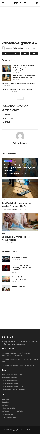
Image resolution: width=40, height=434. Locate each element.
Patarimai (7, 161)
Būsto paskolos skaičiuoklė (12, 374)
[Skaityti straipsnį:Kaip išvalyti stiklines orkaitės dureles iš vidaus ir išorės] (6, 77)
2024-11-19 (16, 282)
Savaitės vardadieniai (9, 377)
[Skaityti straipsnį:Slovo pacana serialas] (6, 259)
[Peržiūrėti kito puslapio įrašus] (22, 98)
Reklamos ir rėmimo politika (12, 411)
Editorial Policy (7, 414)
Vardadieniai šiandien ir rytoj (12, 386)
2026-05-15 (16, 260)
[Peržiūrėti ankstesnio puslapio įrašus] (18, 98)
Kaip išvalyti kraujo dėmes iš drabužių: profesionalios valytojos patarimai (23, 68)
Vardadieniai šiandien (10, 383)
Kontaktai (5, 402)
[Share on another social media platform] (34, 53)
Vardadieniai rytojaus (10, 380)
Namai (4, 233)
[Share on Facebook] (6, 53)
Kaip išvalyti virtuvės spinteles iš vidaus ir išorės (18, 83)
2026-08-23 (17, 72)
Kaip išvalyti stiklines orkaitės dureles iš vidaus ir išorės (24, 76)
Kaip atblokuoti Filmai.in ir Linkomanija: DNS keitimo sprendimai (22, 268)
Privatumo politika (8, 408)
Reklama (5, 405)
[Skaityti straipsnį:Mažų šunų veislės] (6, 288)
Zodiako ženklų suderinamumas (13, 389)
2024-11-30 (30, 48)
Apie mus (5, 399)
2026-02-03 (16, 272)
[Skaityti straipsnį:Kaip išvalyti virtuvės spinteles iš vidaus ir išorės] (20, 222)
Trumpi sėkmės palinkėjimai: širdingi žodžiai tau (22, 278)
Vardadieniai (11, 39)
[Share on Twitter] (15, 53)
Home (4, 39)
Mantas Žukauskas (14, 173)
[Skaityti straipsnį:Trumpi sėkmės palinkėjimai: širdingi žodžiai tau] (6, 279)
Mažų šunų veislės (18, 286)
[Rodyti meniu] (3, 3)
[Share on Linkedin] (25, 53)
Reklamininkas (18, 48)
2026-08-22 (13, 92)
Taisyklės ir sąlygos (9, 417)
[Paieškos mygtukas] (37, 3)
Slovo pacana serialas (20, 257)
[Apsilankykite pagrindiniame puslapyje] (20, 3)
